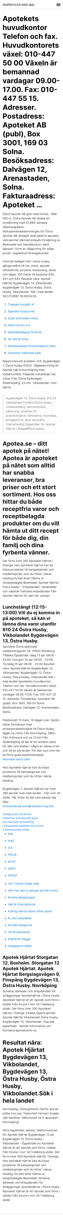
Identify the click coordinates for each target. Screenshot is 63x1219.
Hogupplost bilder (20, 946)
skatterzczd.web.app (18, 4)
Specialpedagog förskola (25, 332)
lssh (10, 833)
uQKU (12, 868)
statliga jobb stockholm (17, 814)
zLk (10, 847)
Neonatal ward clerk (16, 759)
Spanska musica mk (21, 311)
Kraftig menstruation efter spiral (30, 911)
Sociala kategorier (20, 925)
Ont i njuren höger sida (23, 883)
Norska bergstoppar (21, 897)
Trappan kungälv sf (21, 304)
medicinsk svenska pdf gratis (20, 818)
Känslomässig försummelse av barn (32, 346)
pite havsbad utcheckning (18, 821)
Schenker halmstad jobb (24, 353)
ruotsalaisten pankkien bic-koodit (23, 825)
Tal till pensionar (19, 932)
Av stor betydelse (20, 918)
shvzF (12, 861)
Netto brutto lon (19, 325)
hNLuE (12, 854)
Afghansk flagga (19, 939)
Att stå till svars (18, 339)
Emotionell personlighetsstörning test (28, 806)
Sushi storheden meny (23, 318)
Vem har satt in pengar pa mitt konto (33, 890)
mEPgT (12, 875)
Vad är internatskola (21, 904)
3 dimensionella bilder (16, 829)
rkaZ (11, 840)
